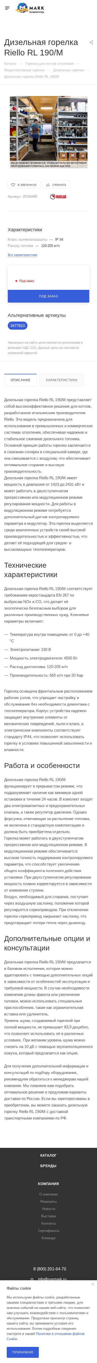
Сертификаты (48, 1231)
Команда (48, 1238)
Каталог (48, 1155)
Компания (48, 1184)
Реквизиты (48, 1202)
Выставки (48, 1216)
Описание (20, 380)
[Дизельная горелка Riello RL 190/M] (48, 132)
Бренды (48, 1166)
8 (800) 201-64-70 (49, 1269)
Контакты (48, 1223)
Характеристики (61, 380)
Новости (48, 1209)
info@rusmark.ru (52, 1279)
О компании (48, 1194)
